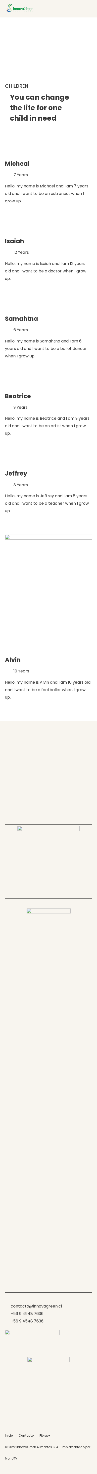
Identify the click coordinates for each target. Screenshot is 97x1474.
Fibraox (45, 1435)
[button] (87, 8)
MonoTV (11, 1458)
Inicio (9, 1435)
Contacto (26, 1435)
